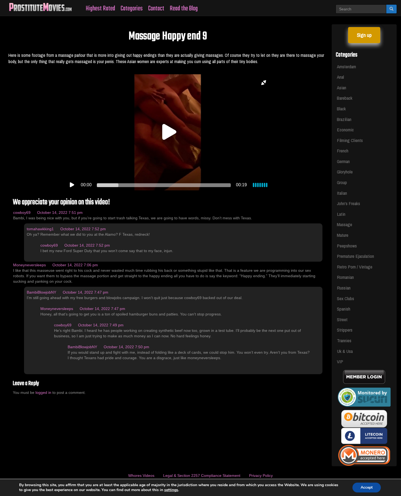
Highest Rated (100, 9)
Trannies (344, 340)
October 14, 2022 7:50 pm (126, 347)
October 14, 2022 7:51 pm (60, 212)
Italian (342, 193)
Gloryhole (345, 172)
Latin (341, 214)
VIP (340, 361)
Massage (344, 224)
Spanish (343, 309)
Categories (132, 9)
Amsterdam (346, 66)
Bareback (344, 98)
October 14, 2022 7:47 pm (85, 292)
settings (171, 490)
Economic (345, 129)
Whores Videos (141, 475)
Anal (340, 77)
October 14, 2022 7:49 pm (101, 325)
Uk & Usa (345, 351)
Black (341, 108)
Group (342, 182)
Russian (344, 288)
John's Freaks (348, 203)
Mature (342, 235)
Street (342, 319)
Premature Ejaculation (355, 256)
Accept (367, 487)
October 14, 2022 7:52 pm (83, 229)
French (342, 150)
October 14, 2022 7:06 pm (75, 265)
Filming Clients (350, 140)
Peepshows (347, 246)
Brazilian (344, 119)
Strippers (344, 330)
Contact (156, 9)
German (343, 161)
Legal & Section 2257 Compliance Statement (201, 475)
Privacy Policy (261, 475)
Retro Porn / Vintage (354, 267)
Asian (341, 87)
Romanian (345, 277)
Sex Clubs (345, 298)
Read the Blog (184, 9)
